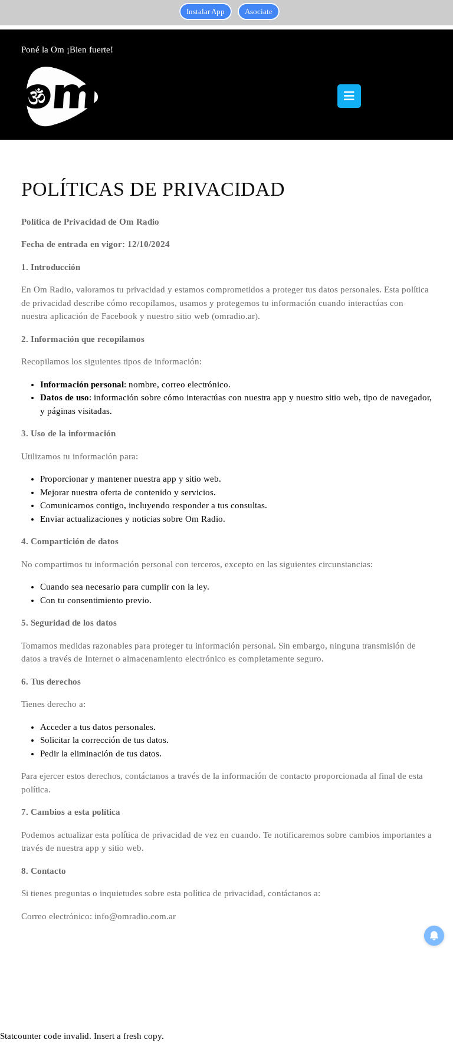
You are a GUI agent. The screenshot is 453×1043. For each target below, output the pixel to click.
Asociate (259, 11)
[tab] (349, 96)
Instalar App (205, 11)
